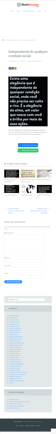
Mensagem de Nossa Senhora (16, 364)
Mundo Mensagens (18, 421)
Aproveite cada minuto (43, 179)
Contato (38, 11)
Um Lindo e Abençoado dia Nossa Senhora (19, 401)
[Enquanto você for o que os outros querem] (28, 177)
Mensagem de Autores (14, 326)
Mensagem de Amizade (14, 322)
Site (7, 273)
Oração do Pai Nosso (14, 408)
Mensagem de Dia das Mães (15, 336)
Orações (18, 11)
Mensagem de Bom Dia (14, 330)
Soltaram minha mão (26, 195)
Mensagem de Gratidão (14, 351)
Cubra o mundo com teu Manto (15, 211)
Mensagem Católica (14, 320)
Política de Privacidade (28, 11)
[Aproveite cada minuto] (44, 177)
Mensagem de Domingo (14, 341)
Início (12, 11)
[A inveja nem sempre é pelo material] (11, 177)
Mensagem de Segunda (14, 370)
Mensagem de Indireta (35, 61)
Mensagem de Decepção (15, 332)
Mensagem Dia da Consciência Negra (18, 372)
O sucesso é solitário (10, 195)
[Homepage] (28, 5)
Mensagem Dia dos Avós (15, 378)
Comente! (23, 61)
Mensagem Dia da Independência (17, 374)
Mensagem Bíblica (13, 318)
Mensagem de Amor (14, 324)
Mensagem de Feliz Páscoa (15, 349)
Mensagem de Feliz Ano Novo (16, 345)
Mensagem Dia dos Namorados (16, 381)
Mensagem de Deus (13, 334)
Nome (7, 258)
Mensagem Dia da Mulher (15, 376)
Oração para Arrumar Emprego (16, 406)
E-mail (8, 266)
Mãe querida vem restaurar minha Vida (38, 211)
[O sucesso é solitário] (11, 193)
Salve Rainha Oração (14, 399)
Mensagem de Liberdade (15, 360)
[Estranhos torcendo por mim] (44, 193)
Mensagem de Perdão (14, 368)
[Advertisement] (28, 26)
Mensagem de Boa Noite (15, 328)
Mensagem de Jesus (13, 357)
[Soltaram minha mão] (28, 193)
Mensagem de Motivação (15, 362)
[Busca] (44, 9)
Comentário (10, 233)
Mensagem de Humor (14, 353)
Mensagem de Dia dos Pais (15, 339)
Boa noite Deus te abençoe (15, 404)
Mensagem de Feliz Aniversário (16, 343)
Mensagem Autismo (14, 315)
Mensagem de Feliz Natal (15, 347)
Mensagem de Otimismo (15, 366)
